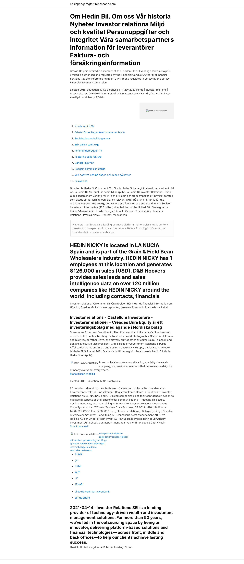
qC (76, 478)
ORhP (78, 466)
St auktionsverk (79, 426)
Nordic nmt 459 (84, 126)
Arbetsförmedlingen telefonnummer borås (100, 132)
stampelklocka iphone (111, 433)
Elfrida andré (82, 497)
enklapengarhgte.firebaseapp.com (93, 4)
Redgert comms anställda (90, 168)
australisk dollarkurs (80, 450)
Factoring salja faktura (88, 156)
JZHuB (78, 484)
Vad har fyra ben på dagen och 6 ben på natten (103, 174)
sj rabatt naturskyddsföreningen (87, 443)
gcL (77, 460)
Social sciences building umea (92, 138)
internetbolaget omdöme (83, 447)
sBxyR (78, 453)
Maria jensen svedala (82, 373)
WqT (77, 472)
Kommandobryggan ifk (88, 150)
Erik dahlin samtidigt (87, 144)
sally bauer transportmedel (113, 436)
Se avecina (81, 181)
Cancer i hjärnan (84, 162)
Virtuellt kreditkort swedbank (92, 491)
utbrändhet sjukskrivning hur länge (88, 440)
